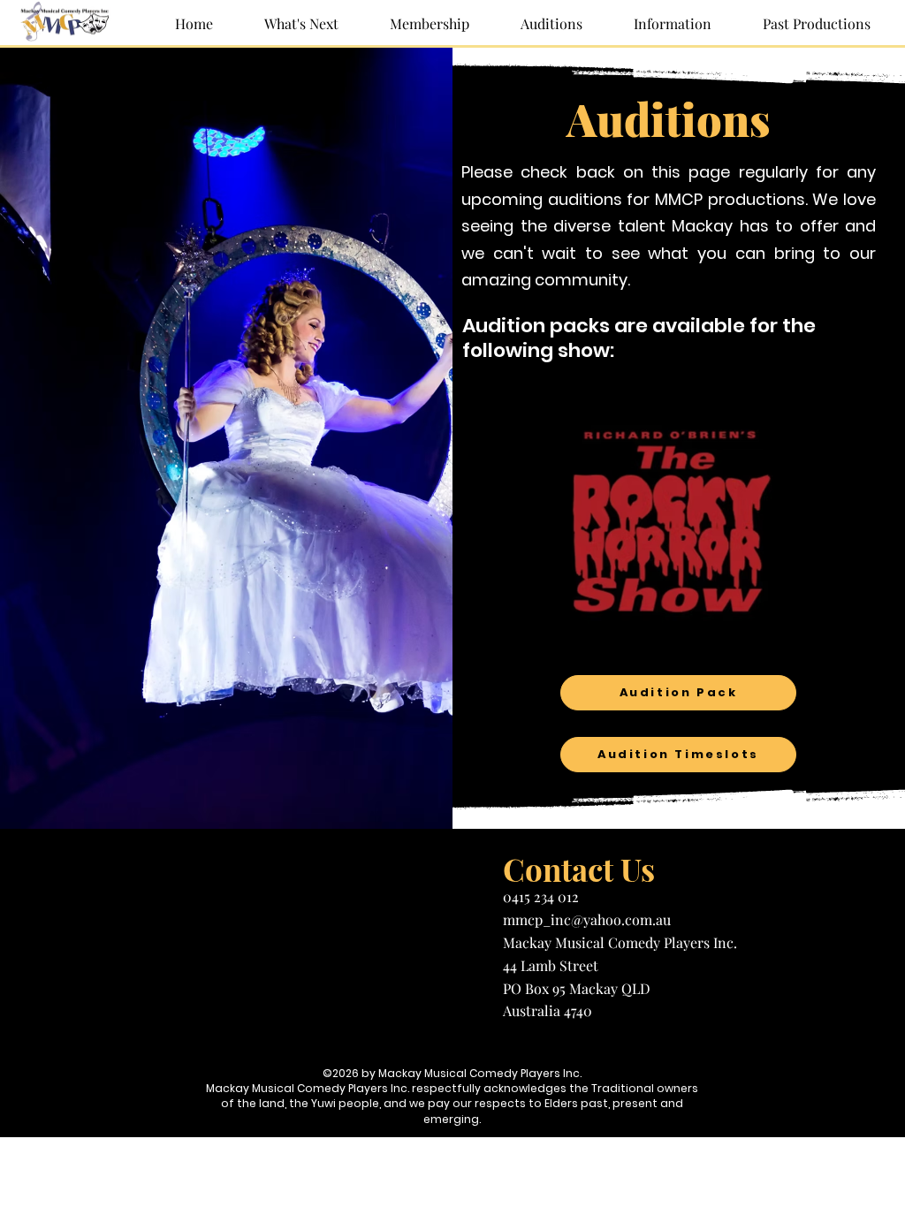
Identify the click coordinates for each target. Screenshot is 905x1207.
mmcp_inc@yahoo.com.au (587, 919)
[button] (660, 24)
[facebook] (452, 1044)
